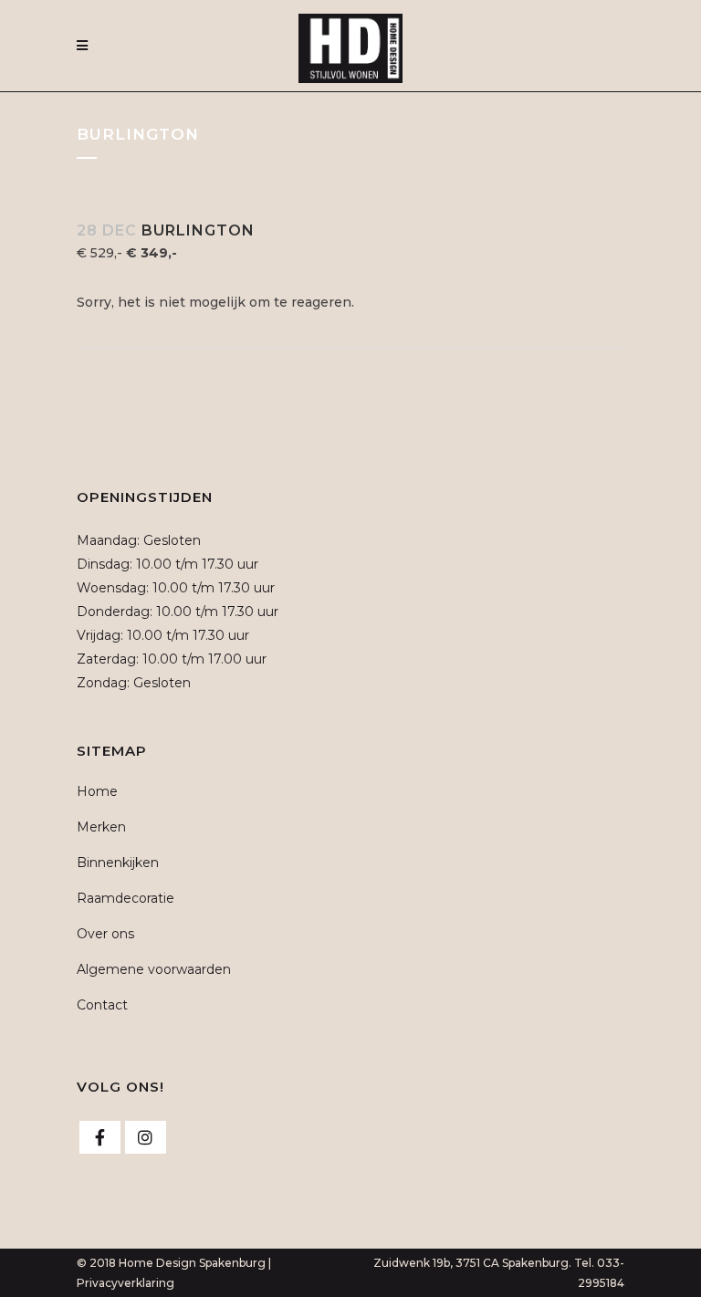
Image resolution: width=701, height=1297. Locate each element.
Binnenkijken (118, 862)
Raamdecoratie (125, 898)
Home (97, 791)
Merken (101, 827)
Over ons (105, 934)
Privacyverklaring (125, 1283)
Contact (102, 1005)
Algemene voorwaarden (154, 969)
